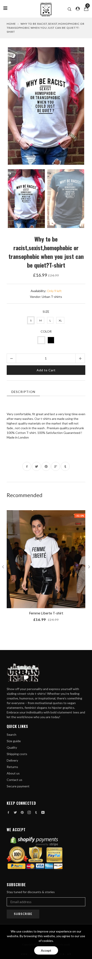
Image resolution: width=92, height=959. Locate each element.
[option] (46, 106)
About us (13, 773)
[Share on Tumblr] (65, 466)
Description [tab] (23, 392)
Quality (12, 747)
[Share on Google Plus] (55, 466)
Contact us (14, 780)
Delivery (12, 760)
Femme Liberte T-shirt (46, 613)
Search (11, 734)
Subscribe (23, 914)
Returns (12, 767)
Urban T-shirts (52, 297)
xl (60, 320)
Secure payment (18, 786)
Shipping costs (17, 754)
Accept (46, 950)
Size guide (14, 741)
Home (11, 23)
